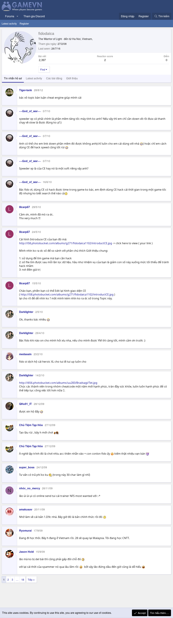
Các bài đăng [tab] (54, 78)
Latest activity (9, 23)
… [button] (17, 579)
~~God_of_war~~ (30, 111)
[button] (17, 16)
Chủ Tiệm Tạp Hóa (31, 425)
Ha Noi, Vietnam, (82, 39)
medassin (25, 354)
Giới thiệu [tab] (72, 78)
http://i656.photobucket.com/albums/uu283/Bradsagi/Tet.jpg (58, 383)
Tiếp (30, 579)
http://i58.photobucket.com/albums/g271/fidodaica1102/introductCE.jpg (65, 243)
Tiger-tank (25, 90)
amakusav (25, 509)
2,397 (42, 60)
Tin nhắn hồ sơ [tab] (13, 78)
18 (22, 579)
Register (24, 23)
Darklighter (26, 312)
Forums (9, 16)
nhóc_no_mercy (29, 488)
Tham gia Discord (34, 16)
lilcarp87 (24, 207)
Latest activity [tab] (34, 78)
